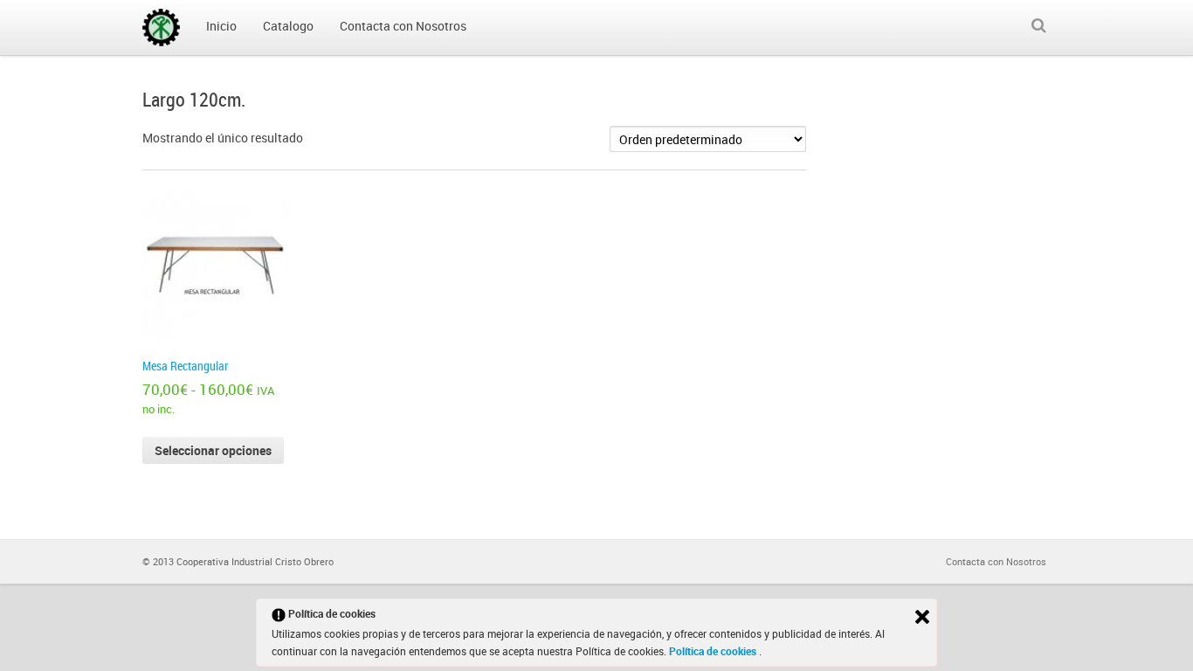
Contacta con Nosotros (996, 561)
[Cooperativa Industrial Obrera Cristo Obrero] (161, 27)
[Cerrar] (922, 617)
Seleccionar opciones (213, 450)
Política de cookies (714, 651)
